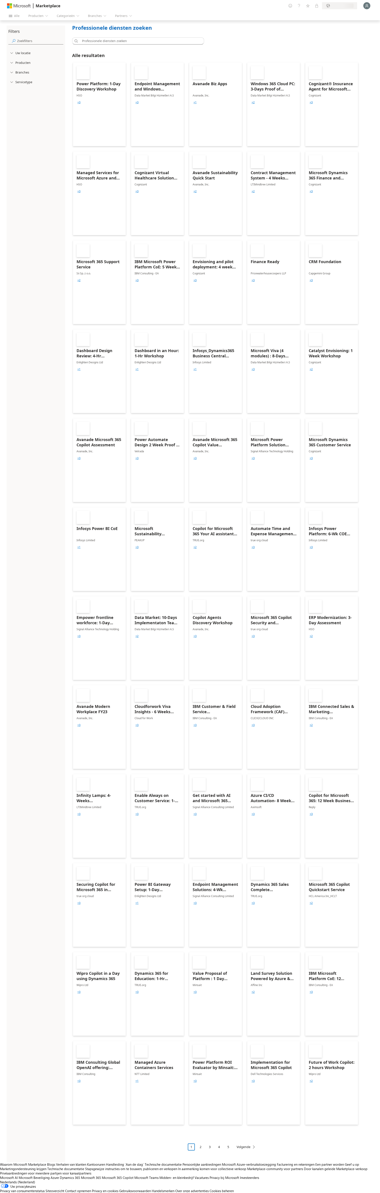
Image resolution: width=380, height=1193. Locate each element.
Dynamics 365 (70, 1177)
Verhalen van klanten (71, 1164)
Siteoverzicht (55, 1191)
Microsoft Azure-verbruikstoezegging (249, 1164)
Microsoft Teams (146, 1177)
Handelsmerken (163, 1191)
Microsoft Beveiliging (34, 1177)
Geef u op (352, 1164)
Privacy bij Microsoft (224, 1177)
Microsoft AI (9, 1177)
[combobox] (139, 40)
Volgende (243, 1147)
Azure (55, 1177)
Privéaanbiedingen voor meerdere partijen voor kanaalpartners (45, 1173)
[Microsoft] (19, 5)
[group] (79, 102)
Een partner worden (329, 1164)
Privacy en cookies (105, 1191)
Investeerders (249, 1177)
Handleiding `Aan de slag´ (125, 1164)
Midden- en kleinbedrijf (176, 1177)
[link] (99, 104)
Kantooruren (96, 1164)
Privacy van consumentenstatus (22, 1191)
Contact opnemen (78, 1191)
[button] (75, 41)
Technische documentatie (163, 1164)
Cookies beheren (222, 1191)
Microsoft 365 (91, 1177)
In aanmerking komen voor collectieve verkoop (212, 1169)
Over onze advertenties (192, 1191)
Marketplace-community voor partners (275, 1169)
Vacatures (202, 1177)
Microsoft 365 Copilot (117, 1177)
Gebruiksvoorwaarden (135, 1191)
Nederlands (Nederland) (17, 1182)
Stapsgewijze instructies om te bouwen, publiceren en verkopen (131, 1169)
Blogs (51, 1164)
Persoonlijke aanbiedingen (202, 1164)
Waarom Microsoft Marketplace (23, 1164)
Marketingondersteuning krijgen (23, 1169)
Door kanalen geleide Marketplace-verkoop (335, 1169)
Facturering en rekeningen (295, 1164)
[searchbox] (40, 41)
